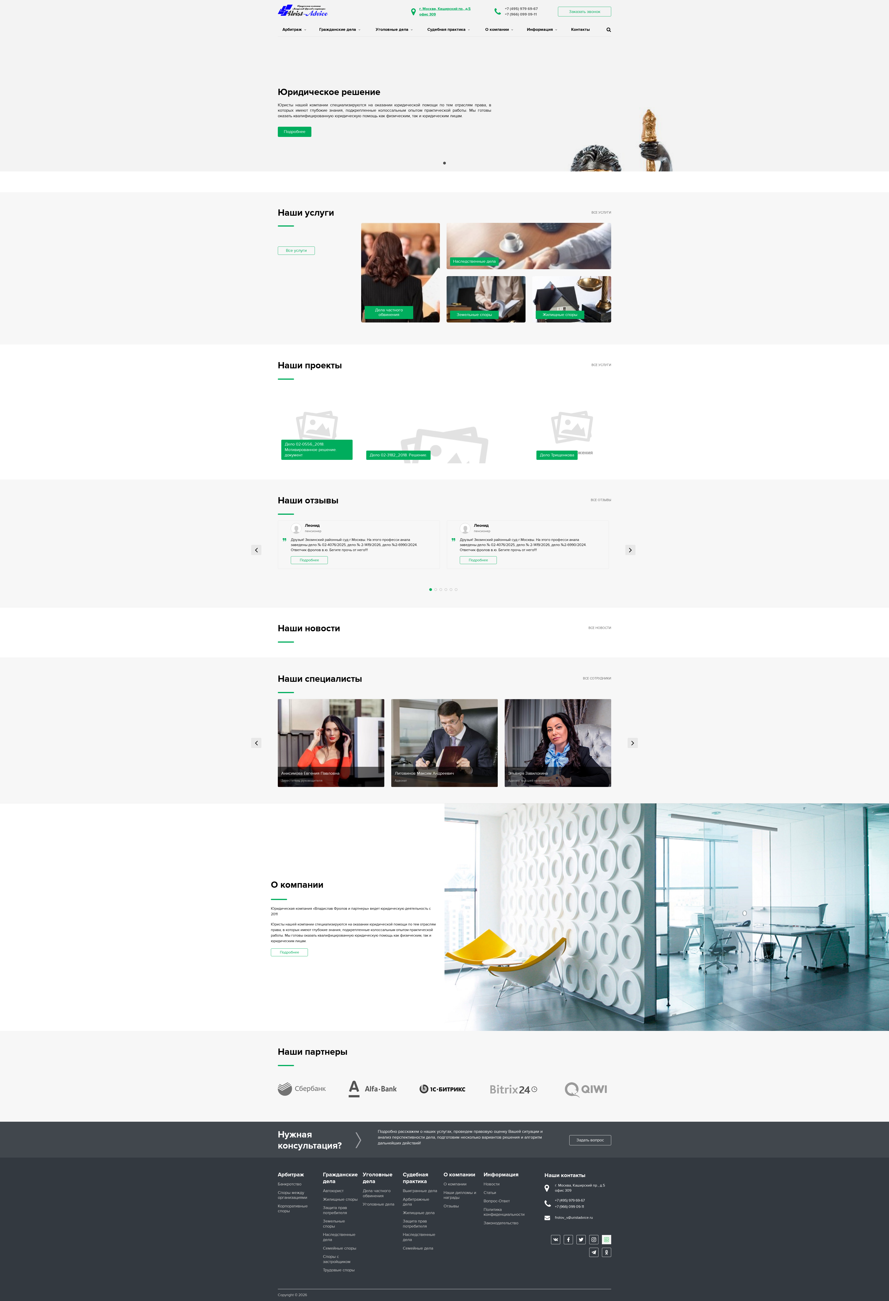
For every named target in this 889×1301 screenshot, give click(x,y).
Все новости (599, 628)
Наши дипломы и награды (460, 1195)
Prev (256, 550)
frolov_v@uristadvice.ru (574, 1217)
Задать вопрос (590, 1140)
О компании (497, 29)
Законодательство (501, 1223)
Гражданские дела (337, 29)
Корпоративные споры (293, 1209)
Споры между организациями (292, 1195)
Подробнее (294, 131)
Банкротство (289, 1184)
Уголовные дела (392, 29)
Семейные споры (339, 1248)
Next (630, 550)
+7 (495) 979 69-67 (521, 8)
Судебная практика (446, 29)
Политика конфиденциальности (504, 1212)
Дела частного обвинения (377, 1193)
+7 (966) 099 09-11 (521, 14)
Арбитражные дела (416, 1202)
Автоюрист (333, 1190)
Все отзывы (601, 500)
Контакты (580, 29)
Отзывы (451, 1206)
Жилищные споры (340, 1199)
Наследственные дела (339, 1237)
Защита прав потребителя (335, 1210)
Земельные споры (334, 1224)
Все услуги (296, 250)
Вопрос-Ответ (497, 1201)
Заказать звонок (584, 11)
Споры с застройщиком (337, 1259)
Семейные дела (418, 1248)
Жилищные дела (419, 1212)
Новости (492, 1184)
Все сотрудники (597, 678)
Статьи (490, 1192)
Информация (540, 29)
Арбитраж (292, 29)
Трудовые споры (339, 1270)
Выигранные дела (420, 1190)
